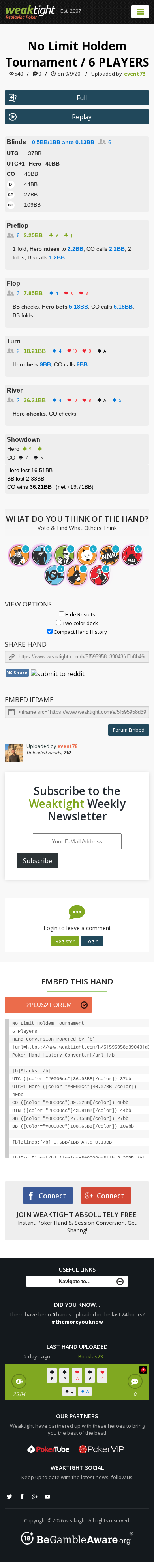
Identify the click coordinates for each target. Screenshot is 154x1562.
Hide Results (79, 614)
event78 (134, 73)
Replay (82, 117)
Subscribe (37, 860)
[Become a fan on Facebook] (22, 1496)
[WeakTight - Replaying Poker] (30, 11)
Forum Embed (129, 730)
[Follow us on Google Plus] (34, 1496)
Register (65, 941)
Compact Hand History (80, 631)
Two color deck (79, 623)
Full (82, 97)
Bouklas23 (90, 1356)
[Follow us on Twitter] (9, 1496)
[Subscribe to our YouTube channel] (47, 1496)
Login (92, 941)
